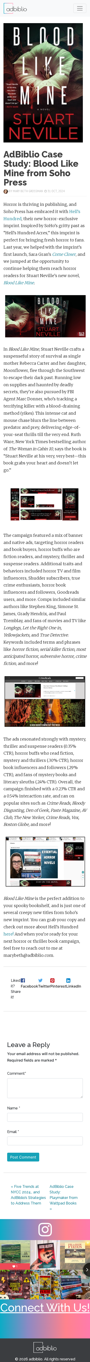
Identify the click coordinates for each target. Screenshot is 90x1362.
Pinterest (58, 986)
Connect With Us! (45, 1307)
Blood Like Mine (18, 282)
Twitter (44, 986)
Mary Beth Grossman (28, 191)
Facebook (29, 986)
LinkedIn (73, 986)
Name (12, 1108)
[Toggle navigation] (79, 8)
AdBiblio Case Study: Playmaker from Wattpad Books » (64, 1197)
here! (8, 934)
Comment (16, 1073)
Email (12, 1132)
